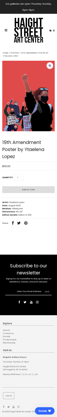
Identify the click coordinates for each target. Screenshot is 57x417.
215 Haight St (9, 369)
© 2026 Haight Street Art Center (16, 411)
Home (6, 53)
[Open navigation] (6, 30)
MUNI (13, 374)
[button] (45, 411)
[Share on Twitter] (19, 223)
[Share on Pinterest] (26, 223)
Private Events (9, 339)
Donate (6, 336)
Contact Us (8, 333)
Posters (15, 53)
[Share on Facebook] (13, 223)
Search (6, 330)
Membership (9, 342)
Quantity (7, 177)
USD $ (8, 395)
